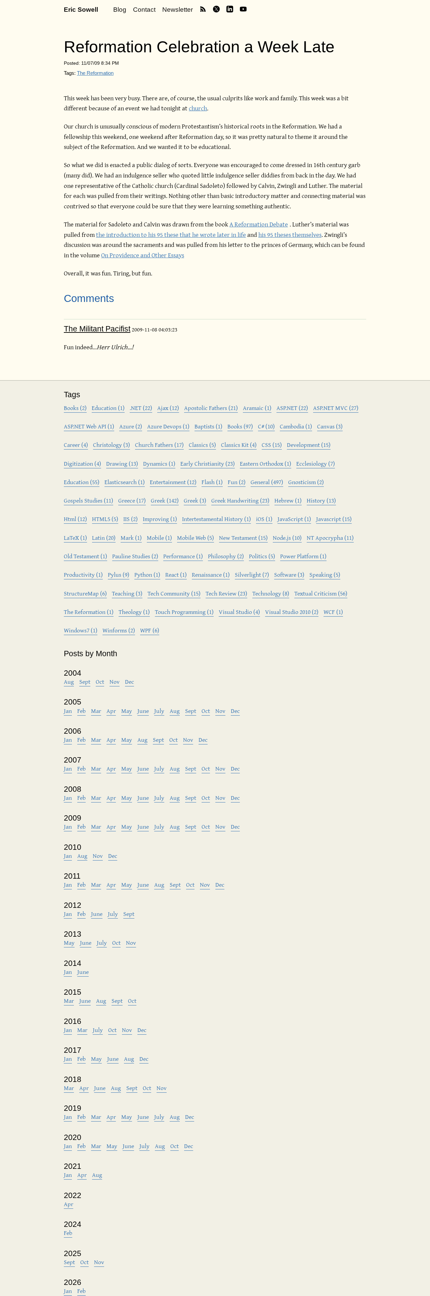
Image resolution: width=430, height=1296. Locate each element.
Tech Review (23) (226, 593)
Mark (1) (131, 537)
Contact (144, 9)
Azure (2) (130, 426)
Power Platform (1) (303, 556)
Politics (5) (262, 556)
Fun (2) (237, 481)
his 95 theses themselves (289, 234)
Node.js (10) (287, 537)
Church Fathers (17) (159, 444)
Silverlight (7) (252, 574)
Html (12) (75, 518)
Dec (129, 681)
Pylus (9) (118, 574)
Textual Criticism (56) (320, 593)
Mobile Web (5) (195, 537)
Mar (96, 710)
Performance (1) (183, 556)
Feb (81, 710)
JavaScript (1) (294, 518)
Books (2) (75, 407)
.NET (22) (141, 407)
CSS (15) (272, 444)
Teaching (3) (127, 593)
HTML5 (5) (105, 518)
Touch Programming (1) (184, 611)
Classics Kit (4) (239, 444)
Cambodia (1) (296, 426)
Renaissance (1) (211, 574)
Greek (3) (195, 500)
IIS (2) (130, 518)
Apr (111, 710)
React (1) (176, 574)
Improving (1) (160, 518)
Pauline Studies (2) (135, 556)
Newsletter (177, 9)
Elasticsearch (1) (124, 481)
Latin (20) (104, 537)
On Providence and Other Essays (142, 255)
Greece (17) (132, 500)
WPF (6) (149, 630)
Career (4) (76, 444)
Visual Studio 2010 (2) (291, 611)
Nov (115, 681)
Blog (119, 9)
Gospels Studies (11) (88, 500)
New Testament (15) (243, 537)
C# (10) (266, 426)
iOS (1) (264, 518)
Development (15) (309, 444)
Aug (69, 681)
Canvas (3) (330, 426)
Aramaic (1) (257, 407)
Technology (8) (270, 593)
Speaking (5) (324, 574)
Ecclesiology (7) (315, 463)
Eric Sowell (81, 9)
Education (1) (108, 407)
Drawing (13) (122, 463)
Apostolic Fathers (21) (211, 407)
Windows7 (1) (80, 630)
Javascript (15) (334, 518)
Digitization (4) (82, 463)
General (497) (267, 481)
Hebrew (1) (288, 500)
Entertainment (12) (173, 481)
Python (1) (147, 574)
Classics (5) (202, 444)
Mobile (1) (159, 537)
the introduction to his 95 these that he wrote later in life (171, 234)
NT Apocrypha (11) (330, 537)
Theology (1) (134, 611)
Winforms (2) (118, 630)
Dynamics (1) (159, 463)
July (159, 710)
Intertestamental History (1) (216, 518)
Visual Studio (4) (239, 611)
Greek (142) (165, 500)
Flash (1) (212, 481)
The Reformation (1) (89, 611)
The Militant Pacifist (97, 328)
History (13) (321, 500)
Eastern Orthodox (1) (265, 463)
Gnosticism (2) (306, 481)
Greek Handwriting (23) (240, 500)
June (143, 710)
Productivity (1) (83, 574)
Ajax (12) (168, 407)
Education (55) (81, 481)
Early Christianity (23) (207, 463)
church (198, 108)
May (126, 710)
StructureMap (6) (85, 593)
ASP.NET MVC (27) (335, 407)
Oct (100, 681)
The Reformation (95, 73)
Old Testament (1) (85, 556)
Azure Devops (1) (168, 426)
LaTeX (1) (75, 537)
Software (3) (289, 574)
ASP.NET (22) (292, 407)
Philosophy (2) (226, 556)
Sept (84, 681)
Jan (68, 710)
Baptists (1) (208, 426)
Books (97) (240, 426)
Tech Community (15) (174, 593)
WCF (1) (333, 611)
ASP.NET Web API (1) (89, 426)
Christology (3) (111, 444)
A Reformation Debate (258, 224)
